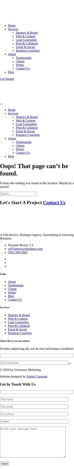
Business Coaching (28, 50)
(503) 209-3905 (17, 252)
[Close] (1, 104)
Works (20, 65)
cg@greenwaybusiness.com (25, 248)
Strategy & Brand (27, 32)
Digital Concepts (36, 376)
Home (12, 25)
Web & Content (25, 36)
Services (13, 29)
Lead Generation (26, 40)
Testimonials (23, 57)
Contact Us (23, 68)
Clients (20, 61)
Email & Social (25, 47)
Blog (11, 72)
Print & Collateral (27, 43)
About (12, 54)
